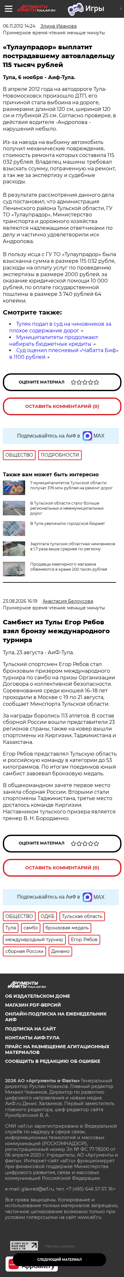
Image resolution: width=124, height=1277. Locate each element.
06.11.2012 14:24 (19, 26)
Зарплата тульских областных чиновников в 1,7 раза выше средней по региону (72, 546)
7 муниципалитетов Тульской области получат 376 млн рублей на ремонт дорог (71, 485)
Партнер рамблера (60, 1246)
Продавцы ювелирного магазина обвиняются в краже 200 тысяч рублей (68, 567)
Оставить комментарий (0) (62, 406)
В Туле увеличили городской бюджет (67, 523)
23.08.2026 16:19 (20, 601)
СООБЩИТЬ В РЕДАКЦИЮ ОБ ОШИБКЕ (52, 1061)
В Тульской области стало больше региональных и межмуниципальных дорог (67, 508)
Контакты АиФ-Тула (32, 1038)
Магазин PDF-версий (33, 1005)
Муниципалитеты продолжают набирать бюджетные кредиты (53, 340)
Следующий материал (59, 1260)
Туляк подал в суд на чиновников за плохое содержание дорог (60, 327)
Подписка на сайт (30, 1029)
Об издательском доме (37, 996)
